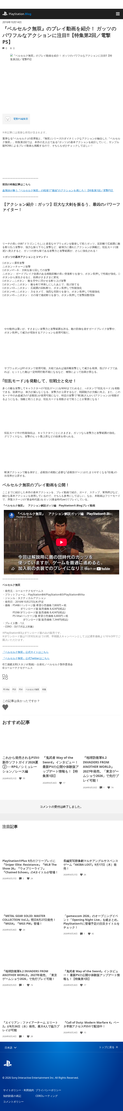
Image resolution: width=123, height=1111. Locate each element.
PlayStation (20, 14)
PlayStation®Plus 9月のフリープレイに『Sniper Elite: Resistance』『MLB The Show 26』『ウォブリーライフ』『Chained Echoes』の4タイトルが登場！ (30, 866)
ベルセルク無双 (32, 689)
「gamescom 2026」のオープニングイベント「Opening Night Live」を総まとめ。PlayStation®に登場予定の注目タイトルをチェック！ (91, 921)
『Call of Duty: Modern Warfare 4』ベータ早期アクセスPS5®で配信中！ (91, 1024)
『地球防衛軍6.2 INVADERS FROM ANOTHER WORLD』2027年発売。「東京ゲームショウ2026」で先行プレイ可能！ (101, 769)
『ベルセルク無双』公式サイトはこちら (25, 652)
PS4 (20, 689)
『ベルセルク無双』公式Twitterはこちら (25, 658)
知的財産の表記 (12, 1096)
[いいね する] (20, 778)
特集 (44, 689)
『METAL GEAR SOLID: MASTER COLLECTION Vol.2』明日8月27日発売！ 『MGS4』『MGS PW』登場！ (29, 919)
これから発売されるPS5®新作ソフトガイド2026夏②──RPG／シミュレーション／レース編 (21, 764)
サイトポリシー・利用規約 (18, 1090)
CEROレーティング (47, 1096)
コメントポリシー (13, 1101)
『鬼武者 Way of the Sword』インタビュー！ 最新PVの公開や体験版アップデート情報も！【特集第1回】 (61, 766)
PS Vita (6, 689)
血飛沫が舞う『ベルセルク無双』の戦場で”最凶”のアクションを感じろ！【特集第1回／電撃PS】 (58, 190)
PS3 (14, 689)
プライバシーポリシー (48, 1090)
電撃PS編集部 (20, 118)
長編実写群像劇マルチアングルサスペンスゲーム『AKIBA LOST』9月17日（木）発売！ (90, 864)
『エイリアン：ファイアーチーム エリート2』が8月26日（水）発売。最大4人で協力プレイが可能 (30, 1026)
